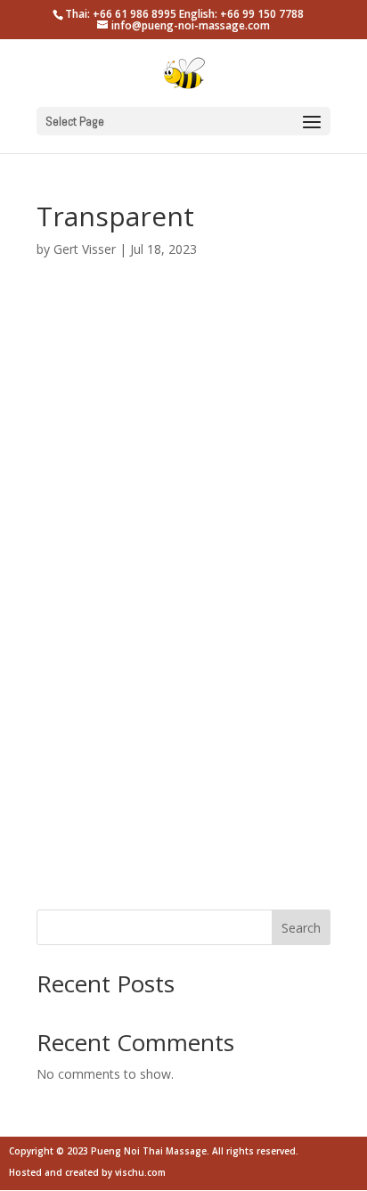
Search (301, 927)
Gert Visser (84, 249)
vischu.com (140, 1172)
